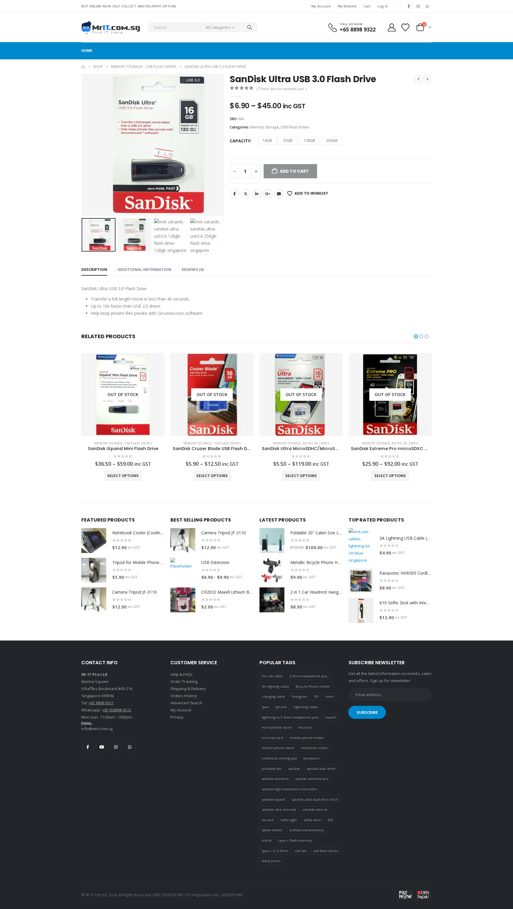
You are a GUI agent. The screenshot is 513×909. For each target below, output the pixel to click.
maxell (330, 717)
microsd (304, 727)
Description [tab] (94, 269)
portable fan (272, 768)
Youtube (102, 747)
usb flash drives (325, 850)
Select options (123, 475)
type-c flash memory (295, 840)
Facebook (234, 193)
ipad (265, 707)
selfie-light (288, 820)
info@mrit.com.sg (97, 728)
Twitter (245, 193)
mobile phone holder (307, 737)
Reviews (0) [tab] (193, 269)
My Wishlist (347, 6)
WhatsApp (130, 747)
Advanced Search (186, 702)
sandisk (294, 768)
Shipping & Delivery (188, 688)
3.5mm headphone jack (308, 676)
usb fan (300, 850)
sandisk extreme (275, 778)
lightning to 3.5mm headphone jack (290, 717)
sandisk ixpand (273, 799)
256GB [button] (332, 140)
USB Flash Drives (295, 127)
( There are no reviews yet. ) (281, 88)
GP (316, 696)
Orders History (183, 695)
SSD (330, 820)
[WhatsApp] (427, 6)
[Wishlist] (405, 27)
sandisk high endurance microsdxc (290, 789)
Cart (367, 6)
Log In (383, 6)
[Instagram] (418, 6)
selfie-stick (312, 820)
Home (86, 50)
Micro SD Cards (227, 443)
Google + (268, 193)
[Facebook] (409, 6)
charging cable (273, 696)
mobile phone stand (278, 748)
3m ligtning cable (275, 686)
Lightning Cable (305, 707)
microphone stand (277, 727)
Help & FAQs (181, 674)
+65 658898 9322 (116, 710)
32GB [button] (287, 140)
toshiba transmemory (306, 830)
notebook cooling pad (279, 758)
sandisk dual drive (321, 768)
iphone (280, 707)
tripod (267, 840)
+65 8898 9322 (100, 702)
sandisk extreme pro (311, 778)
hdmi (330, 696)
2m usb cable (272, 676)
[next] (427, 79)
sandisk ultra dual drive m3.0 (315, 799)
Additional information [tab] (144, 269)
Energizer (300, 696)
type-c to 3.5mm (275, 850)
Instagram (116, 747)
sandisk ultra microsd (279, 809)
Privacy (176, 717)
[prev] (418, 79)
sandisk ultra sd (315, 809)
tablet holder (272, 830)
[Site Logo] (110, 27)
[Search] (249, 27)
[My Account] (391, 27)
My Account (321, 6)
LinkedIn (257, 193)
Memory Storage (264, 127)
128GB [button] (309, 140)
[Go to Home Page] (83, 66)
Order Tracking (183, 681)
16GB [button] (267, 140)
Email (279, 193)
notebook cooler (314, 748)
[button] (82, 144)
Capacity (240, 141)
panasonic (311, 758)
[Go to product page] (93, 540)
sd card (267, 820)
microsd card (272, 737)
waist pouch (271, 861)
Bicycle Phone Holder (313, 686)
